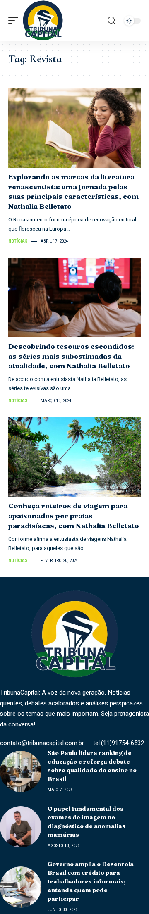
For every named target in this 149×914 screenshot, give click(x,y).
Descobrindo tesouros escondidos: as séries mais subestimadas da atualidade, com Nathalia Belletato (71, 356)
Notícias (18, 241)
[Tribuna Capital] (42, 20)
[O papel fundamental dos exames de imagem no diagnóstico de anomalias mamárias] (20, 826)
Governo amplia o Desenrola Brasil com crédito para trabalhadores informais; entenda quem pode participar (91, 881)
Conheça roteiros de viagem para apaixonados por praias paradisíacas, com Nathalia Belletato (73, 515)
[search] (112, 20)
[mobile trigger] (15, 20)
